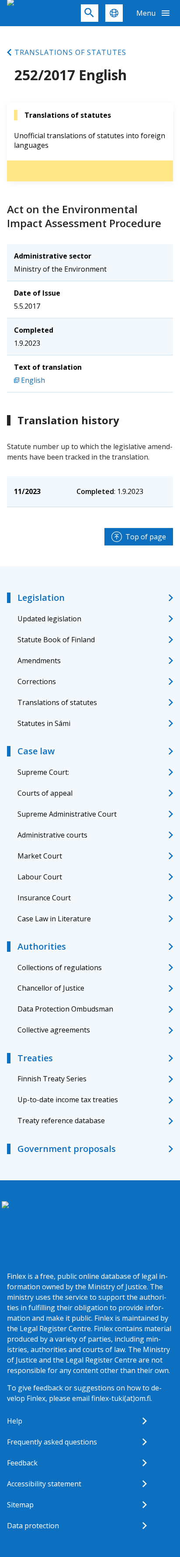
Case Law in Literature (54, 918)
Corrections (36, 681)
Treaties (35, 1058)
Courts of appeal (45, 793)
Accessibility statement (44, 1484)
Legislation (41, 597)
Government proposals (66, 1149)
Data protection (33, 1525)
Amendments (39, 660)
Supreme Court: (43, 772)
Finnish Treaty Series (52, 1078)
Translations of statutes (70, 52)
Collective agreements (53, 1030)
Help (14, 1421)
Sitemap (20, 1504)
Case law (36, 751)
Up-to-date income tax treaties (67, 1099)
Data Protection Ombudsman (65, 1009)
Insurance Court (44, 898)
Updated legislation (49, 618)
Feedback (22, 1463)
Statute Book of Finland (56, 639)
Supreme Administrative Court (67, 814)
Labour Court (39, 877)
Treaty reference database (61, 1120)
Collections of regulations (59, 967)
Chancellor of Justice (50, 988)
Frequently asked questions (52, 1442)
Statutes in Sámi (43, 723)
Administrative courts (52, 835)
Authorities (41, 946)
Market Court (39, 856)
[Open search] (89, 13)
